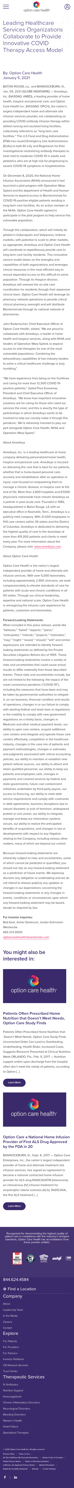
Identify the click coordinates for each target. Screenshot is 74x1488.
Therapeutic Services (24, 1377)
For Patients (10, 1341)
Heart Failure (10, 1426)
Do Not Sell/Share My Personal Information (20, 1457)
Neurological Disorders (16, 1408)
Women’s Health (12, 1420)
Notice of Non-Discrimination (37, 1461)
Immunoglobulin (12, 1396)
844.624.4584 (16, 1279)
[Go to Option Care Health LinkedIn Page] (14, 1477)
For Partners (10, 1353)
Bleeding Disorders (14, 1414)
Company (12, 1296)
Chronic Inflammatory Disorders (21, 1402)
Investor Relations (13, 1359)
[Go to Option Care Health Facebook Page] (6, 1477)
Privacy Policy (8, 1454)
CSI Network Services (15, 1365)
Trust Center (10, 1371)
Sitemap (35, 1469)
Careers (7, 1322)
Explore (10, 1333)
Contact (7, 1327)
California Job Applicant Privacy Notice (19, 1465)
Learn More (14, 1082)
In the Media (10, 1315)
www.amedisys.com (47, 547)
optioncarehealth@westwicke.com (26, 937)
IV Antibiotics (10, 1384)
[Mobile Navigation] (6, 6)
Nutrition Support (13, 1390)
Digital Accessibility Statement (15, 1469)
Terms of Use (24, 1454)
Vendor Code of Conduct (52, 1457)
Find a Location (22, 1289)
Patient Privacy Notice (12, 1461)
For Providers (11, 1347)
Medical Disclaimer (46, 1465)
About (6, 1303)
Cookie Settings (49, 1469)
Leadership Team (13, 1310)
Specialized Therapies (16, 1432)
